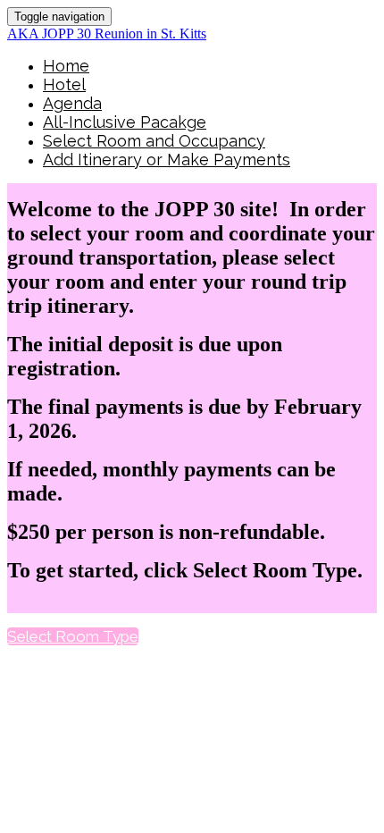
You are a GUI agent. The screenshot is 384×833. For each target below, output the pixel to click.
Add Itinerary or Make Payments (166, 159)
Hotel (64, 84)
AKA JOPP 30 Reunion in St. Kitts (106, 33)
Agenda (72, 103)
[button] (72, 636)
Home (66, 65)
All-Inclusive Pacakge (124, 122)
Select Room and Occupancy (154, 140)
